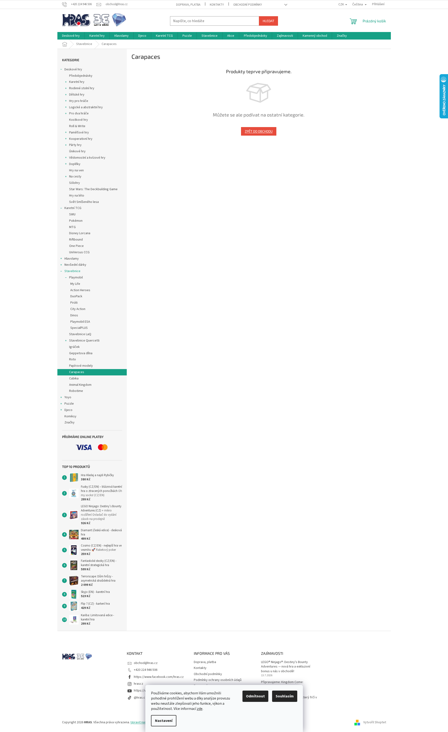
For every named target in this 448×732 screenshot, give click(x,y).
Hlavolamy (71, 258)
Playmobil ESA (80, 321)
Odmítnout (255, 696)
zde (199, 708)
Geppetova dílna (80, 353)
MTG (72, 227)
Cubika (74, 378)
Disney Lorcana (79, 233)
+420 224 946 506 (145, 670)
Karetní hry (76, 82)
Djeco (68, 410)
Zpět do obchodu (259, 131)
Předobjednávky (80, 75)
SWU (72, 214)
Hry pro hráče (78, 101)
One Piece (76, 246)
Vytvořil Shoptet (374, 722)
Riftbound (76, 239)
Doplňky (74, 164)
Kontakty (217, 5)
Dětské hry (76, 94)
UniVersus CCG (79, 252)
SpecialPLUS (79, 328)
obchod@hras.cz (146, 663)
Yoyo (67, 397)
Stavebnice (72, 271)
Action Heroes (80, 290)
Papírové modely (81, 365)
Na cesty (75, 176)
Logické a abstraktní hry (86, 107)
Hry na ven (76, 170)
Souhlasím (285, 696)
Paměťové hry (79, 132)
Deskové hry (73, 69)
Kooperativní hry (80, 139)
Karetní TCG (72, 208)
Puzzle (69, 403)
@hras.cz (140, 697)
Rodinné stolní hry (81, 88)
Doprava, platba (188, 5)
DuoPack (76, 296)
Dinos (74, 315)
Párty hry (75, 145)
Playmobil (76, 277)
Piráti (74, 302)
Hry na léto (76, 195)
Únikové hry (77, 151)
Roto (72, 359)
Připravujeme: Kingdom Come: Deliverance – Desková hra (282, 684)
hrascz (138, 683)
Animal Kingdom (80, 384)
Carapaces (76, 372)
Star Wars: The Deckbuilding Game (93, 189)
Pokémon (76, 220)
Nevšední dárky (75, 264)
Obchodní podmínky (247, 5)
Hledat (268, 21)
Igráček (74, 347)
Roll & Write (77, 126)
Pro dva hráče (79, 113)
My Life (75, 284)
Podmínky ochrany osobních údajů (218, 680)
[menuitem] (70, 36)
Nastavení (163, 720)
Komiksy (70, 416)
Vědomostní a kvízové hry (87, 157)
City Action (77, 309)
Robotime (76, 391)
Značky (69, 422)
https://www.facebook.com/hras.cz (159, 677)
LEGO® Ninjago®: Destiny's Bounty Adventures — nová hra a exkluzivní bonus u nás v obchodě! (285, 667)
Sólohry (74, 183)
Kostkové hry (78, 119)
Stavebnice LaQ (80, 334)
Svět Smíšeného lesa (84, 202)
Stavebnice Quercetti (84, 340)
